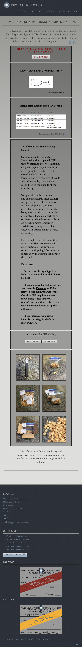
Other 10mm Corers (48, 341)
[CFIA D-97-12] (65, 134)
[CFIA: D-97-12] (41, 82)
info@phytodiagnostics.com (17, 522)
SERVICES (23, 11)
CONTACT (72, 11)
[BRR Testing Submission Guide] (72, 43)
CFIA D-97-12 (40, 57)
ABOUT (62, 11)
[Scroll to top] (77, 644)
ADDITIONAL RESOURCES (13, 554)
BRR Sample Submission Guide (17, 546)
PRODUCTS (50, 11)
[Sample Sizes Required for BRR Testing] (41, 120)
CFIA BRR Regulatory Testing (17, 539)
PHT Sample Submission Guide (17, 549)
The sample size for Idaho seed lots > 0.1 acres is (41, 286)
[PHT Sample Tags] (41, 619)
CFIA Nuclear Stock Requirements (18, 543)
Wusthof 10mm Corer (32, 341)
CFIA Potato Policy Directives (16, 536)
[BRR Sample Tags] (41, 582)
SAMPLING (36, 11)
